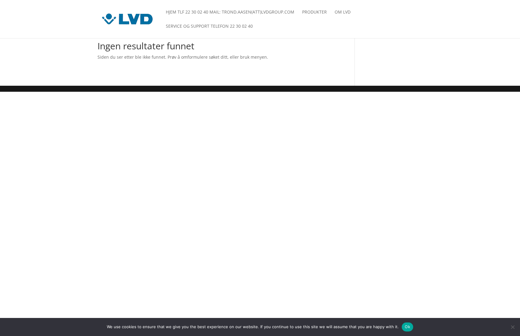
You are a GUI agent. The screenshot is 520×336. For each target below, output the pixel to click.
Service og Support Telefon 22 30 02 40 (209, 26)
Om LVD (343, 12)
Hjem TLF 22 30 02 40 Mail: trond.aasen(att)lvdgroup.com (230, 12)
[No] (512, 327)
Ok (407, 326)
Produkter (314, 12)
